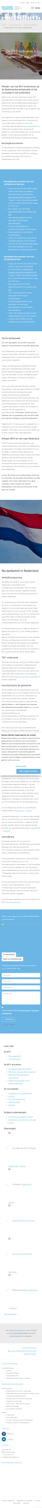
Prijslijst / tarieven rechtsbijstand (17, 1423)
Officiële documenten (16, 1099)
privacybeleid (25, 1010)
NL (35, 212)
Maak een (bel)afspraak (12, 959)
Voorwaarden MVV (12, 1376)
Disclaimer (16, 1503)
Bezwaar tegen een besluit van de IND (19, 1399)
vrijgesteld (23, 662)
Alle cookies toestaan (28, 771)
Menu (37, 8)
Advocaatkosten (11, 1417)
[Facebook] (4, 1434)
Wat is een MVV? (14, 1056)
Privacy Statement (8, 1501)
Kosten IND (10, 1415)
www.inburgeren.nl (13, 902)
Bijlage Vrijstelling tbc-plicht (23, 1221)
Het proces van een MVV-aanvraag (21, 1072)
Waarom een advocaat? (14, 1401)
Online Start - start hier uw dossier (18, 1404)
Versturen (9, 1019)
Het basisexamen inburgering (19, 1069)
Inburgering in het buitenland (19, 1093)
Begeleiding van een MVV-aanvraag (22, 1120)
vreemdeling (19, 811)
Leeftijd (11, 1096)
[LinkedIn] (4, 1439)
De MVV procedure (30, 25)
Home (4, 25)
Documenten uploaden (14, 1409)
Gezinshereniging (15, 25)
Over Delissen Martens (12, 1463)
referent (28, 811)
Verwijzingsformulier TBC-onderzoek (23, 677)
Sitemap (26, 1503)
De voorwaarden (11, 1089)
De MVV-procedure (12, 1065)
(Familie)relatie (14, 1102)
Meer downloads (10, 1314)
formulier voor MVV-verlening (20, 197)
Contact (22, 3)
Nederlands (13, 1166)
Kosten (11, 1123)
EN (9, 215)
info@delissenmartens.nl (10, 1457)
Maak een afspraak (12, 1406)
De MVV (7, 1052)
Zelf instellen (21, 766)
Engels (22, 1166)
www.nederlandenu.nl (31, 126)
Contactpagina (9, 954)
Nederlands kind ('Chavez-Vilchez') (18, 1378)
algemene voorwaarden (25, 1501)
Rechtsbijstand (7, 1388)
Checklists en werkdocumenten (20, 1117)
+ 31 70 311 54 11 (34, 3)
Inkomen (11, 1105)
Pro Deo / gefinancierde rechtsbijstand (19, 1420)
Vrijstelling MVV (14, 1059)
